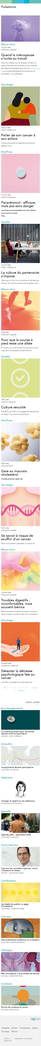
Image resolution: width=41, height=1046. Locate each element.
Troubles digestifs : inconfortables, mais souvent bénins (16, 604)
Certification (8, 880)
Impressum (7, 1040)
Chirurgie (6, 950)
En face (15, 1028)
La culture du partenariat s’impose (20, 274)
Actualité (6, 744)
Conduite (6, 983)
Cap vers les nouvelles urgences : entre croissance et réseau (19, 869)
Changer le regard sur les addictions (18, 801)
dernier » (21, 690)
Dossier (14, 1031)
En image (5, 1031)
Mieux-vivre (8, 44)
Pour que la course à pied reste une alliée (17, 341)
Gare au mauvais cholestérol (14, 472)
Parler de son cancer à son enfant (18, 137)
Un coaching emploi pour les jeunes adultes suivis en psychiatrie (17, 733)
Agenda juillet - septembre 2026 (16, 835)
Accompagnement (12, 708)
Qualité (5, 221)
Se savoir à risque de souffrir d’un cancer (17, 537)
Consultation (25, 1028)
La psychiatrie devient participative (17, 767)
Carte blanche (9, 845)
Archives (7, 1038)
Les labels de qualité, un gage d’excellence (14, 905)
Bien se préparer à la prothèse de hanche (20, 973)
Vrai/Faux (7, 151)
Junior (35, 1028)
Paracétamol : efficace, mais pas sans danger (18, 204)
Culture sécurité (13, 407)
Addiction (7, 777)
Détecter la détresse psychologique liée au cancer (18, 674)
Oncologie (7, 84)
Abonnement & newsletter (24, 1038)
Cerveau (6, 916)
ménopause (35, 68)
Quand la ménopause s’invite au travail (17, 56)
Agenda (5, 811)
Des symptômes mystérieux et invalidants (20, 940)
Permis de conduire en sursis (14, 1007)
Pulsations (8, 7)
